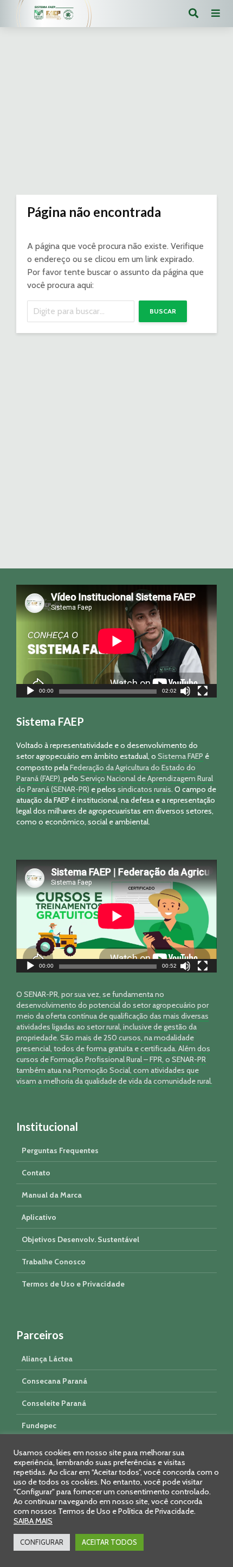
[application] (116, 641)
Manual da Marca (52, 1195)
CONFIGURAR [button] (41, 1542)
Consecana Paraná (54, 1381)
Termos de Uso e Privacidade (73, 1284)
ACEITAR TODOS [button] (109, 1542)
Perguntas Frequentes (60, 1150)
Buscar (163, 311)
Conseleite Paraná (54, 1403)
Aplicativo (39, 1217)
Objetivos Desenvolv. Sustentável (80, 1239)
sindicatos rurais (144, 789)
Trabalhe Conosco (54, 1262)
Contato (36, 1173)
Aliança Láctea (47, 1359)
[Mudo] (185, 692)
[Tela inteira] (202, 692)
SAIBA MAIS (33, 1521)
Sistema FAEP (180, 756)
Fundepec (39, 1425)
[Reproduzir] (30, 692)
